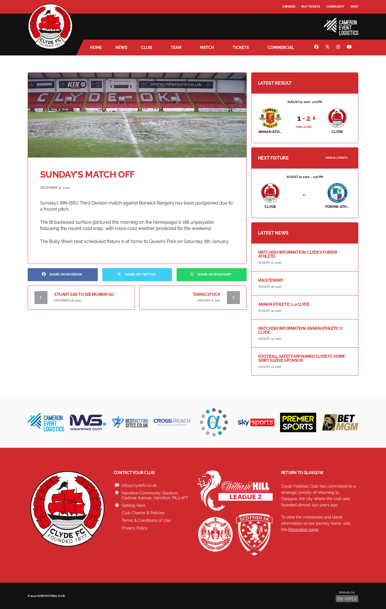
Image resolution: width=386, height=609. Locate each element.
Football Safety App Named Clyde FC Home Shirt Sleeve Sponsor (301, 358)
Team (176, 47)
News (121, 47)
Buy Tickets (311, 6)
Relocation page (303, 529)
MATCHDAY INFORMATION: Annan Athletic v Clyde (300, 330)
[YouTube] (350, 47)
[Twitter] (328, 47)
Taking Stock (206, 294)
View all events (337, 157)
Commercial (281, 47)
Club (146, 47)
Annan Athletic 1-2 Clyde (283, 304)
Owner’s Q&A (293, 22)
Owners (288, 6)
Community (335, 6)
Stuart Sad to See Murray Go (84, 294)
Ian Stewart (270, 280)
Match (207, 47)
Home (96, 47)
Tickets (241, 47)
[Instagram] (338, 47)
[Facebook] (317, 47)
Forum (288, 18)
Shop (354, 6)
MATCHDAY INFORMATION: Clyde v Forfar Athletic (297, 254)
